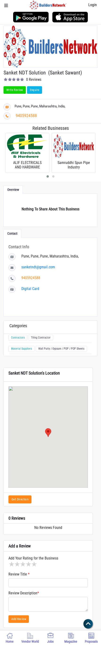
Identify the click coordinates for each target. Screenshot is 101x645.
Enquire (34, 90)
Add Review (18, 619)
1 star (11, 564)
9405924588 (26, 115)
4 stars (28, 564)
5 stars (34, 564)
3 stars (22, 564)
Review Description (23, 593)
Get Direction (20, 499)
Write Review (14, 90)
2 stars (17, 564)
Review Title (19, 574)
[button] (48, 432)
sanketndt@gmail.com (38, 267)
